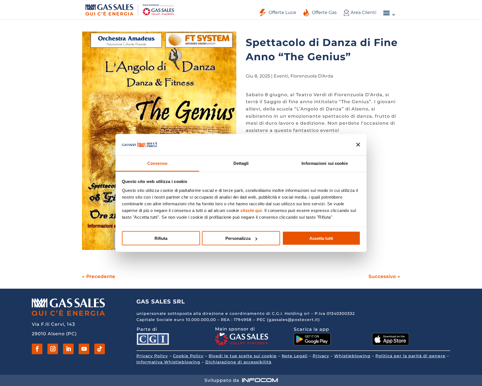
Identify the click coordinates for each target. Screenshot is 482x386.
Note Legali (295, 355)
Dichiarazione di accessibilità (238, 362)
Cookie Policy (188, 355)
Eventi (281, 76)
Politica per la (391, 355)
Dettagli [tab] (241, 163)
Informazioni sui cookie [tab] (325, 163)
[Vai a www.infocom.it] (260, 380)
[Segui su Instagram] (52, 349)
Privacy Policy (152, 355)
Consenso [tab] (157, 163)
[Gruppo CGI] (153, 343)
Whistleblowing (352, 355)
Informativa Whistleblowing (168, 362)
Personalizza (237, 238)
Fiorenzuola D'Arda (311, 76)
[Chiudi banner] (358, 145)
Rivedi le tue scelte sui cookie (243, 355)
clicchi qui (251, 210)
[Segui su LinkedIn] (68, 349)
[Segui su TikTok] (99, 349)
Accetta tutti (321, 238)
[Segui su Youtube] (84, 349)
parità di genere (426, 355)
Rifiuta (161, 238)
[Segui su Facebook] (37, 349)
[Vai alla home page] (129, 9)
